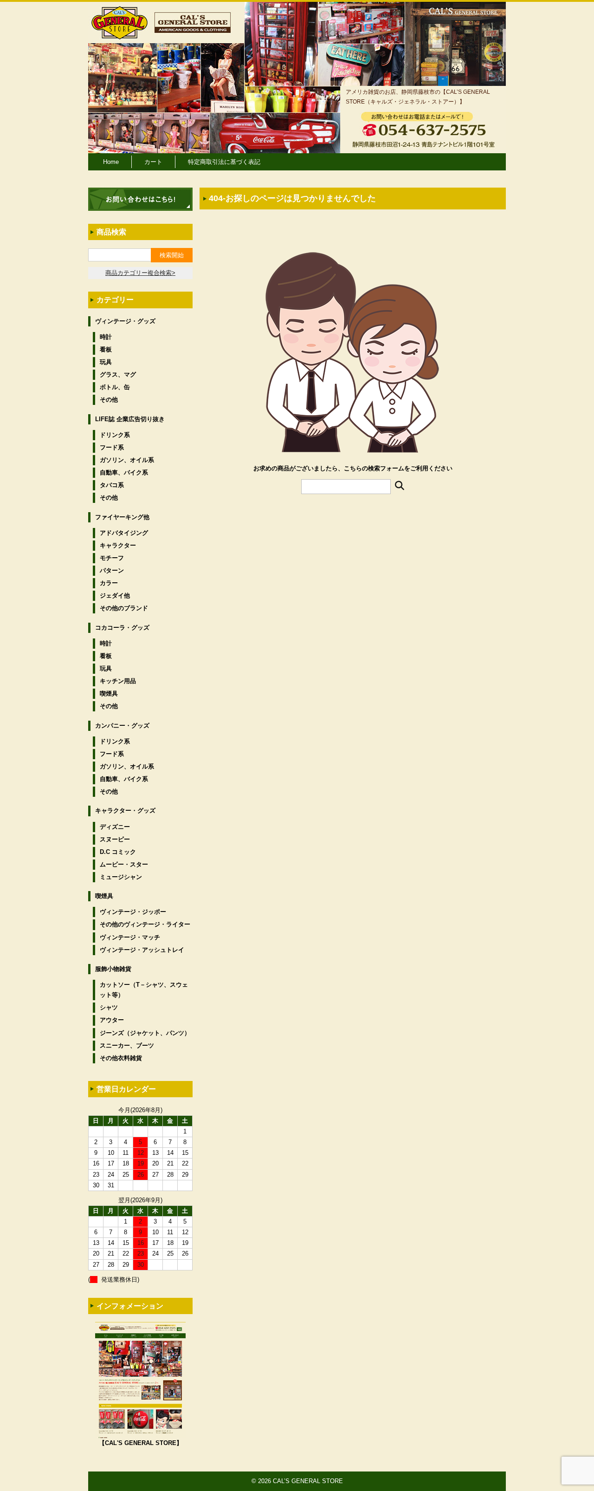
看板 (106, 349)
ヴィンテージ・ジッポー (133, 911)
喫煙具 (109, 693)
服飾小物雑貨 (113, 968)
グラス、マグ (118, 374)
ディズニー (115, 826)
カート (153, 161)
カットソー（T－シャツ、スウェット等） (144, 989)
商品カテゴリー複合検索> (140, 272)
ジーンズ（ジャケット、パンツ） (145, 1032)
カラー (109, 582)
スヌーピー (115, 839)
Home (111, 161)
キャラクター (118, 545)
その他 (109, 399)
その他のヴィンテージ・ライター (145, 924)
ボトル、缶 (115, 387)
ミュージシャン (121, 876)
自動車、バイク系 (124, 472)
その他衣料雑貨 (121, 1058)
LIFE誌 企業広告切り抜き (130, 419)
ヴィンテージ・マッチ (130, 937)
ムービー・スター (124, 864)
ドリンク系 (115, 434)
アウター (112, 1019)
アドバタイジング (124, 532)
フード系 (112, 447)
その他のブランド (124, 608)
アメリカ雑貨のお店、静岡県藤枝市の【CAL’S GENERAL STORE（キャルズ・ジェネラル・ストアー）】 (418, 96)
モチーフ (112, 557)
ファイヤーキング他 (122, 517)
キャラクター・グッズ (125, 810)
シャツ (109, 1007)
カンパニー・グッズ (122, 725)
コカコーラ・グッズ (122, 627)
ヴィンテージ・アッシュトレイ (142, 949)
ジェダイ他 (115, 595)
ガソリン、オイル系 (127, 459)
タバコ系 (112, 485)
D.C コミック (118, 851)
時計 (106, 336)
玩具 (106, 361)
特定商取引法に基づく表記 (224, 161)
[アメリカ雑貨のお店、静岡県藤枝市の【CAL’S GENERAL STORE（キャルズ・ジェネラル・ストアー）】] (119, 35)
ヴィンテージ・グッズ (125, 321)
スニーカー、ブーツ (127, 1045)
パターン (112, 570)
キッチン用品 (118, 680)
